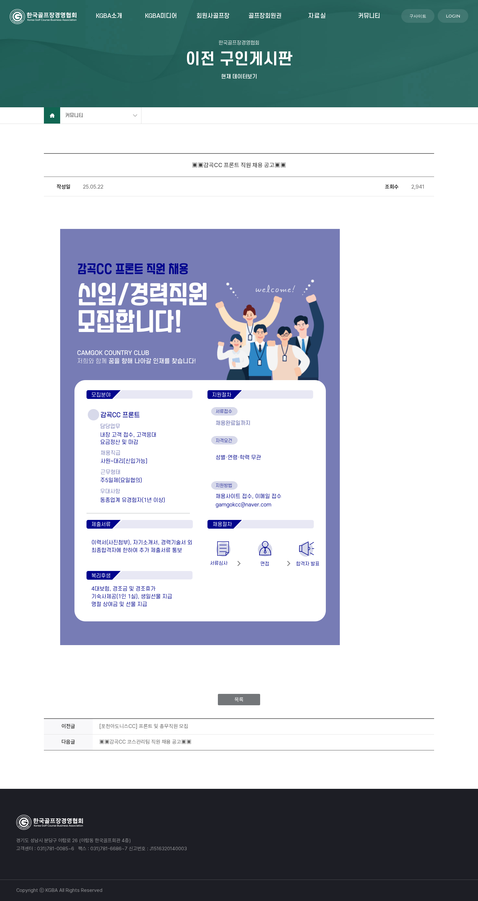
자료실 (317, 16)
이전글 (68, 726)
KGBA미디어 (161, 16)
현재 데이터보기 (239, 76)
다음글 (68, 742)
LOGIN (453, 16)
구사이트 (417, 16)
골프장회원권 (265, 16)
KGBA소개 (109, 16)
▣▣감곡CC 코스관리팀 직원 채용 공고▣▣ (145, 742)
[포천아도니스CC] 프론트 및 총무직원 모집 (143, 726)
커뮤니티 (369, 16)
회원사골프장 (213, 16)
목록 (239, 699)
